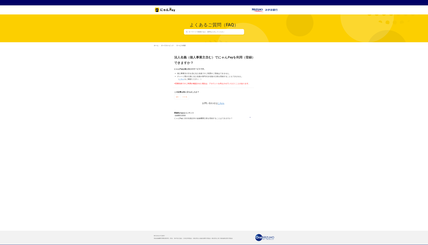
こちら (221, 103)
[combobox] (214, 32)
